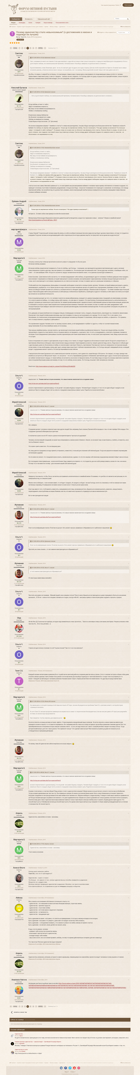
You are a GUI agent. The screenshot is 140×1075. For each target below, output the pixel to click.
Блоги (30, 22)
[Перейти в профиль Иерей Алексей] (19, 412)
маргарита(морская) (19, 230)
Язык (66, 1072)
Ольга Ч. (19, 375)
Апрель (19, 813)
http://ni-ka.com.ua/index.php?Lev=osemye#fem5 (44, 383)
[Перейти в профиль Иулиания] (19, 515)
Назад (15, 48)
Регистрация (128, 5)
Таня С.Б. (23, 37)
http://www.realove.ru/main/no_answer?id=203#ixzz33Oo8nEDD (55, 366)
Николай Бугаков (19, 88)
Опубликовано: (37, 53)
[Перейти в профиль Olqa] (19, 628)
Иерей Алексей (19, 402)
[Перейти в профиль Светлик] (19, 63)
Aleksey (19, 898)
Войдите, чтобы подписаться (107, 32)
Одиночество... (19, 1034)
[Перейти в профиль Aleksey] (19, 908)
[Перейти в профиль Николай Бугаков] (19, 98)
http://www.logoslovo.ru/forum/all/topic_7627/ (43, 220)
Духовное (38, 37)
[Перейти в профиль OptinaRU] (12, 1043)
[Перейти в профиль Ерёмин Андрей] (19, 211)
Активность (28, 19)
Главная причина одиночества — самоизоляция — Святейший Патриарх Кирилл (38, 1041)
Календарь (22, 22)
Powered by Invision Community (70, 1074)
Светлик (19, 53)
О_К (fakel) (22, 1051)
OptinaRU (21, 1043)
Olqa (19, 618)
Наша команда (48, 22)
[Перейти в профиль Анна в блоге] (19, 878)
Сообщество (16, 19)
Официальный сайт (44, 19)
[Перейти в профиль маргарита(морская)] (19, 242)
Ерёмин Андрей (19, 201)
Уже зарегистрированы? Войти (110, 5)
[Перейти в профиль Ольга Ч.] (19, 386)
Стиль (72, 1072)
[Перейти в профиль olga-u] (12, 1036)
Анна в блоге (19, 868)
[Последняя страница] (45, 48)
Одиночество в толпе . (21, 1049)
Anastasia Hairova (19, 980)
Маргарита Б (19, 258)
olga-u (21, 1035)
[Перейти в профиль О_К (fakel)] (12, 1052)
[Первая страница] (11, 48)
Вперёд (40, 48)
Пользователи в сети (62, 22)
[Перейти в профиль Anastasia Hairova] (19, 990)
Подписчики (121, 32)
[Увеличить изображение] (111, 528)
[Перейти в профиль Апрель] (19, 823)
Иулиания (19, 505)
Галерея (38, 22)
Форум (13, 22)
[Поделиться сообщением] (128, 53)
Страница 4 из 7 (52, 48)
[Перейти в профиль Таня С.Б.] (12, 33)
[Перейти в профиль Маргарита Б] (19, 268)
